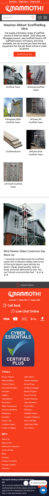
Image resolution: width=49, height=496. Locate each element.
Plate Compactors (9, 406)
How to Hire (7, 442)
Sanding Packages (31, 387)
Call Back (14, 305)
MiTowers (28, 409)
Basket (39, 17)
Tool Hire (5, 468)
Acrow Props (29, 384)
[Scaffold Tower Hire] (24, 224)
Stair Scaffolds (30, 420)
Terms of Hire (7, 450)
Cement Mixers (8, 384)
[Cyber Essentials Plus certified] (18, 347)
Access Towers (8, 376)
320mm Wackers (31, 380)
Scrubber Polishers (32, 417)
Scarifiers (6, 417)
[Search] (33, 17)
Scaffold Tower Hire (24, 54)
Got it (42, 486)
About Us (6, 439)
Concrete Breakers (9, 387)
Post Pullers (29, 406)
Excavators (6, 402)
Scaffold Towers (30, 413)
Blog (4, 453)
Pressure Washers (9, 409)
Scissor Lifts (7, 420)
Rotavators (6, 413)
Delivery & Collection (11, 446)
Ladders (5, 395)
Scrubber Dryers (8, 424)
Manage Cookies (9, 464)
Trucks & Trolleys (9, 428)
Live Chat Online (27, 311)
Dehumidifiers (8, 380)
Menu (45, 17)
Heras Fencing (30, 395)
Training (5, 457)
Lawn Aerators (30, 402)
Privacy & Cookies (9, 461)
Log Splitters (7, 398)
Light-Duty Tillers (31, 424)
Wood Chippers (30, 391)
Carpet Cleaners (31, 398)
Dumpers (6, 391)
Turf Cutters (29, 428)
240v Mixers (29, 376)
